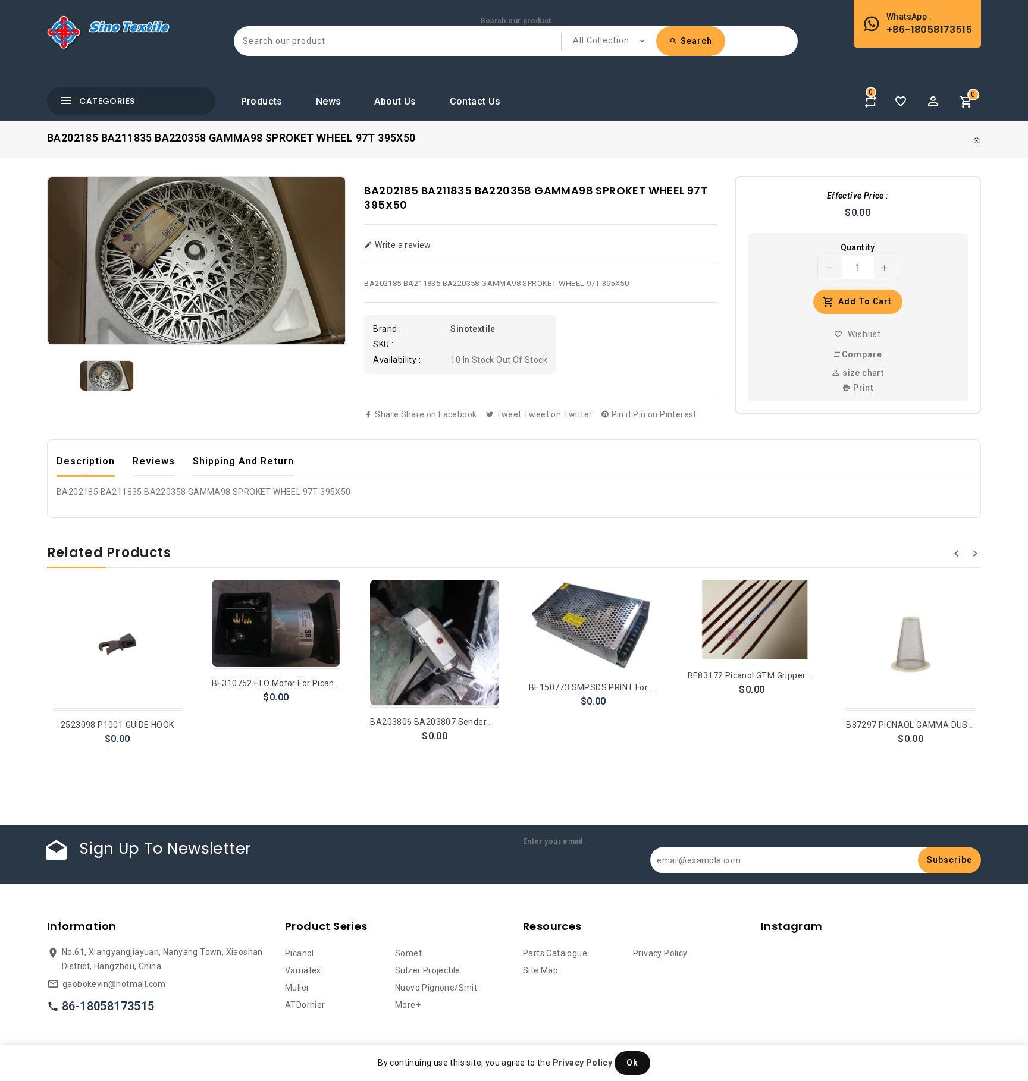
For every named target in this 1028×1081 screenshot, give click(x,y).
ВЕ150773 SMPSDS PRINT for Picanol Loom (616, 687)
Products (262, 101)
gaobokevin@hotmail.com (114, 984)
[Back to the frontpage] (977, 140)
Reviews (154, 461)
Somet (408, 953)
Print (862, 387)
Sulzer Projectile (427, 970)
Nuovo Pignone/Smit (436, 987)
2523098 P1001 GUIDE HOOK (117, 725)
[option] (107, 375)
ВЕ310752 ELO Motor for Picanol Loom (289, 683)
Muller (297, 987)
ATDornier (305, 1005)
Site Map (540, 970)
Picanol (299, 953)
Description (86, 461)
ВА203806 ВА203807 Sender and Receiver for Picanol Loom (491, 722)
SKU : (383, 344)
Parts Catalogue (555, 953)
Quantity (858, 247)
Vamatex (303, 970)
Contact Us (475, 101)
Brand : (387, 329)
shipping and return (243, 461)
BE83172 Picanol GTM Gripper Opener (763, 675)
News (328, 101)
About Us (395, 101)
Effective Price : (858, 195)
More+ (408, 1005)
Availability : (397, 359)
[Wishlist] (901, 102)
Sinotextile (472, 329)
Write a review (402, 245)
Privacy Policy (660, 953)
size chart (862, 373)
